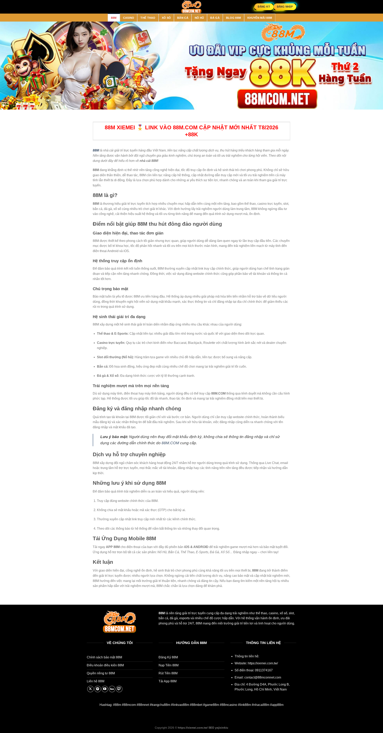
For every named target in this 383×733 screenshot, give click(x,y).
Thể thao (147, 17)
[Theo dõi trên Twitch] (119, 689)
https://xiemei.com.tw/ (263, 663)
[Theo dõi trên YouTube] (105, 689)
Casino (128, 17)
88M (114, 17)
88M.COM (170, 443)
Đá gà (214, 17)
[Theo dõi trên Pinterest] (97, 689)
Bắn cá (182, 17)
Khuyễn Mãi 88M (259, 17)
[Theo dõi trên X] (90, 689)
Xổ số (166, 17)
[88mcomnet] (191, 7)
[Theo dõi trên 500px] (112, 689)
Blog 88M (233, 17)
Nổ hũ (199, 17)
